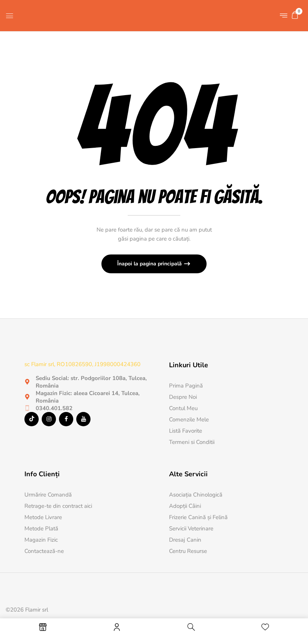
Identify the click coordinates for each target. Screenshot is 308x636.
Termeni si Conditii (191, 442)
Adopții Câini (185, 506)
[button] (295, 15)
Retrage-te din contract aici (58, 506)
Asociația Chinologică (195, 494)
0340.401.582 (54, 408)
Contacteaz (38, 551)
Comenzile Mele (189, 419)
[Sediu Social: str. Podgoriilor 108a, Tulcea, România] (27, 382)
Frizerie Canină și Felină (198, 517)
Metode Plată (41, 528)
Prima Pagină (186, 385)
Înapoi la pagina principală (150, 263)
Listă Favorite (185, 431)
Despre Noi (183, 397)
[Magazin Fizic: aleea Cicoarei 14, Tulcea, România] (27, 397)
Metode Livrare (43, 517)
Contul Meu (183, 408)
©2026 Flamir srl (27, 609)
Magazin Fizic (41, 540)
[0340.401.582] (27, 408)
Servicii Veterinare (191, 528)
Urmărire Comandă (48, 494)
